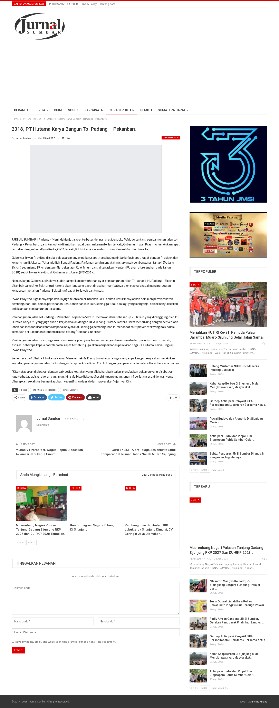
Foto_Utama (38, 390)
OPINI (58, 110)
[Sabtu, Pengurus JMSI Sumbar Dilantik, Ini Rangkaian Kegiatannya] (198, 458)
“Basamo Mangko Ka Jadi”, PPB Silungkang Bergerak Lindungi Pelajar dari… (235, 585)
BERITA (40, 110)
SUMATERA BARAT (172, 110)
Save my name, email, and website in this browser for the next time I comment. (65, 641)
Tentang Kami (108, 4)
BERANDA (21, 110)
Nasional (52, 390)
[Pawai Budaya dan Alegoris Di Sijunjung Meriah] (198, 423)
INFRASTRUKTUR (121, 110)
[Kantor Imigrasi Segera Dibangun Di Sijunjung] (95, 503)
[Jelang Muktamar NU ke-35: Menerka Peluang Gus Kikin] (198, 370)
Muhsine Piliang (258, 701)
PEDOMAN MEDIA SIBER (63, 4)
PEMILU (146, 110)
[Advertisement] (139, 74)
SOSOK (73, 110)
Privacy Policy (89, 4)
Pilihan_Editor (69, 390)
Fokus (24, 390)
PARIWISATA (94, 110)
